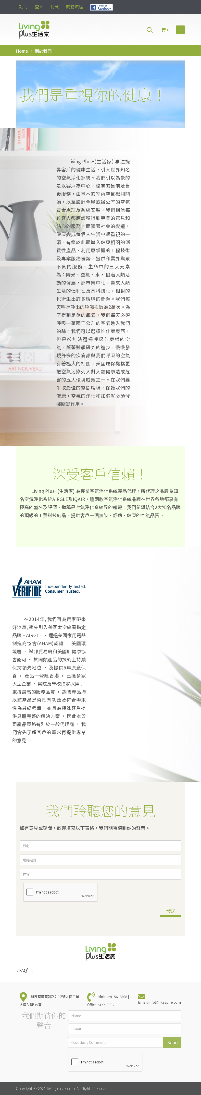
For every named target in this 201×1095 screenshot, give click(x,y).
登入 (39, 6)
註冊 (23, 6)
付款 (54, 6)
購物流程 (74, 6)
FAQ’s (26, 970)
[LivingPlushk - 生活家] (34, 29)
